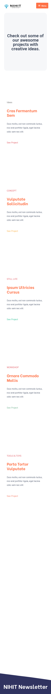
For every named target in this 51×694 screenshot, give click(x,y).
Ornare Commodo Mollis (23, 378)
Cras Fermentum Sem (22, 113)
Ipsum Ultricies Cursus (20, 289)
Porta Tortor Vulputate (17, 466)
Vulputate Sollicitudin (17, 201)
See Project (12, 142)
